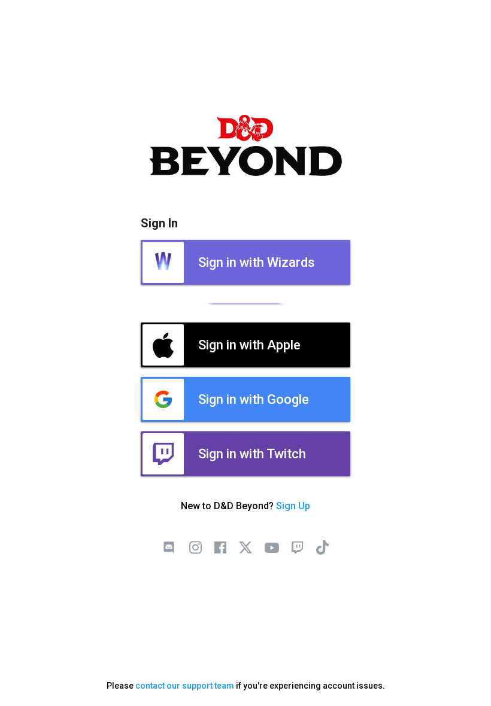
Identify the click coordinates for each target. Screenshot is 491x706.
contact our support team (184, 685)
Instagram (195, 547)
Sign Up (293, 506)
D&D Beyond (245, 145)
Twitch (297, 547)
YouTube (272, 547)
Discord (169, 547)
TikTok (322, 547)
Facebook (220, 547)
